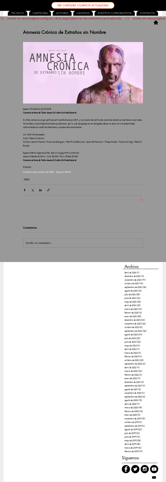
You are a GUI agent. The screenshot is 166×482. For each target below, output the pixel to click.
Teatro (26, 179)
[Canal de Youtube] (154, 469)
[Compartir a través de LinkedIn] (40, 190)
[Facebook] (126, 469)
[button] (83, 13)
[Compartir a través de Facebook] (24, 190)
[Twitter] (135, 469)
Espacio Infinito (63, 172)
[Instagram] (145, 469)
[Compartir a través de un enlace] (48, 190)
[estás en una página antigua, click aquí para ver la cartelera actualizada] (83, 18)
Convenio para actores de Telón (38, 172)
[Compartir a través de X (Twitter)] (32, 190)
